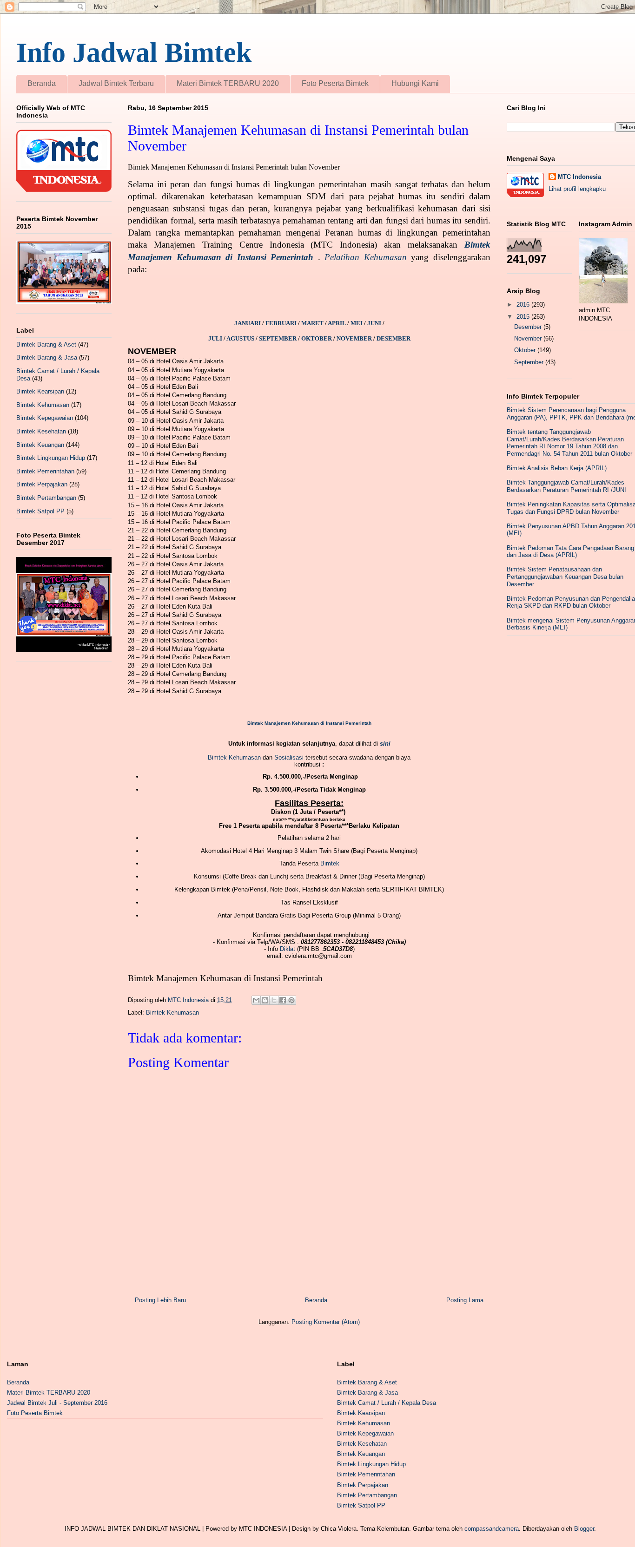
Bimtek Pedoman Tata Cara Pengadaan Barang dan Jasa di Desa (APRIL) (570, 551)
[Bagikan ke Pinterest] (291, 1000)
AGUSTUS (241, 338)
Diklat (287, 948)
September (529, 362)
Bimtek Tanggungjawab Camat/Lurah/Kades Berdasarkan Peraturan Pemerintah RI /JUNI (566, 486)
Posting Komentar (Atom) (325, 1321)
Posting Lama (464, 1300)
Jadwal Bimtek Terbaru (116, 83)
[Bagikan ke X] (273, 1000)
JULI (216, 338)
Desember (528, 326)
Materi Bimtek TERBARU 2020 (228, 83)
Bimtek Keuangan (40, 444)
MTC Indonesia (579, 176)
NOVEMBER (354, 338)
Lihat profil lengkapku (577, 188)
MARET (313, 323)
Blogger (584, 1528)
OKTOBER (316, 338)
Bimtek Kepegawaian (44, 417)
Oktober (525, 350)
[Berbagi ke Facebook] (282, 1000)
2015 (523, 316)
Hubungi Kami (415, 83)
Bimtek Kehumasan (234, 757)
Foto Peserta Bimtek (335, 83)
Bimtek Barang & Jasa (46, 357)
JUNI (375, 323)
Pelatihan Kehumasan (365, 257)
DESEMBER (393, 338)
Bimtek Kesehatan (41, 431)
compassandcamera (491, 1528)
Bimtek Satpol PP (40, 511)
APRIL (337, 323)
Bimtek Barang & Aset (46, 344)
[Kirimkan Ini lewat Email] (256, 1000)
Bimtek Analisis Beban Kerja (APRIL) (557, 468)
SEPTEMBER (278, 338)
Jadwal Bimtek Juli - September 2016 (57, 1402)
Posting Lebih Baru (160, 1300)
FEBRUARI (281, 323)
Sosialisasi (289, 757)
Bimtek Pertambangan (46, 497)
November (528, 338)
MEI (357, 323)
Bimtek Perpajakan (41, 484)
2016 (523, 304)
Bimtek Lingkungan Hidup (50, 457)
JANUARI (248, 323)
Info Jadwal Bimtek (133, 52)
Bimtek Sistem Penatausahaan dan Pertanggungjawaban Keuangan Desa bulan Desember (565, 576)
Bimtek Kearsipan (40, 391)
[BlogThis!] (265, 1000)
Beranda (41, 83)
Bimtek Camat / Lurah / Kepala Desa (386, 1402)
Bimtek (329, 863)
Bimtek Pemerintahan (45, 471)
